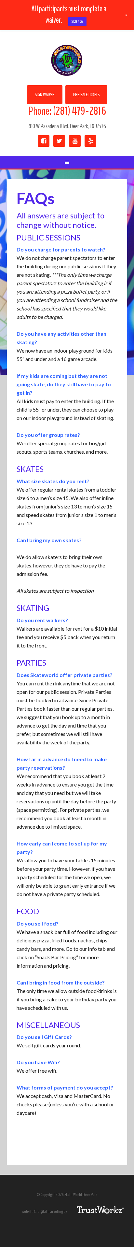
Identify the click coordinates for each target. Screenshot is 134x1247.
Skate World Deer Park (67, 61)
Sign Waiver (45, 94)
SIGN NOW (77, 21)
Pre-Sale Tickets (86, 94)
